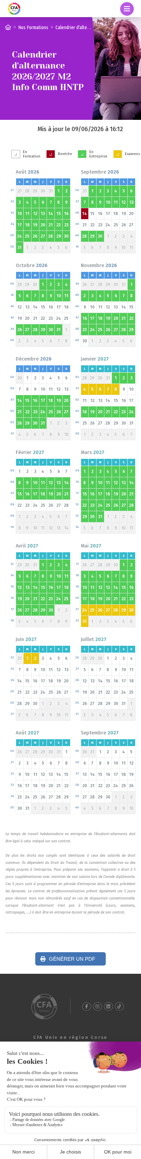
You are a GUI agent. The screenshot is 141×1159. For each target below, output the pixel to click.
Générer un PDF (71, 959)
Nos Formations (33, 27)
